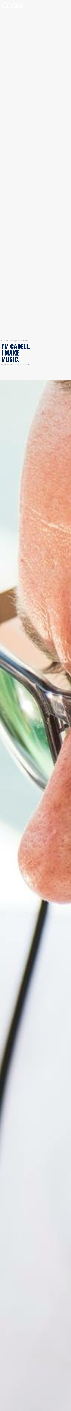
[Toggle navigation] (58, 5)
